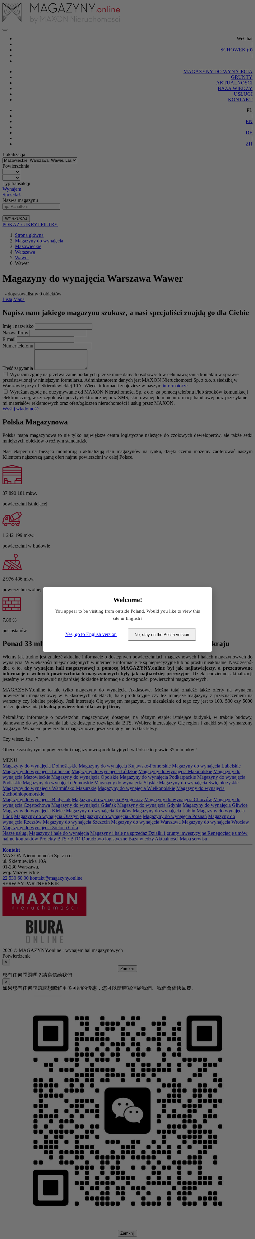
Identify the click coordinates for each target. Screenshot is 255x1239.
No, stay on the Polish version (162, 634)
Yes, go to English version (91, 634)
